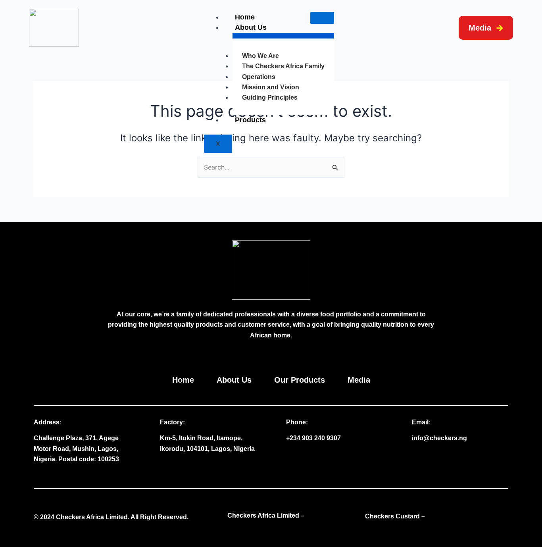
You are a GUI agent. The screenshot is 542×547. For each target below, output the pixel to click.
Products (250, 120)
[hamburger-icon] (322, 18)
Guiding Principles (270, 97)
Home (245, 17)
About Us (251, 27)
